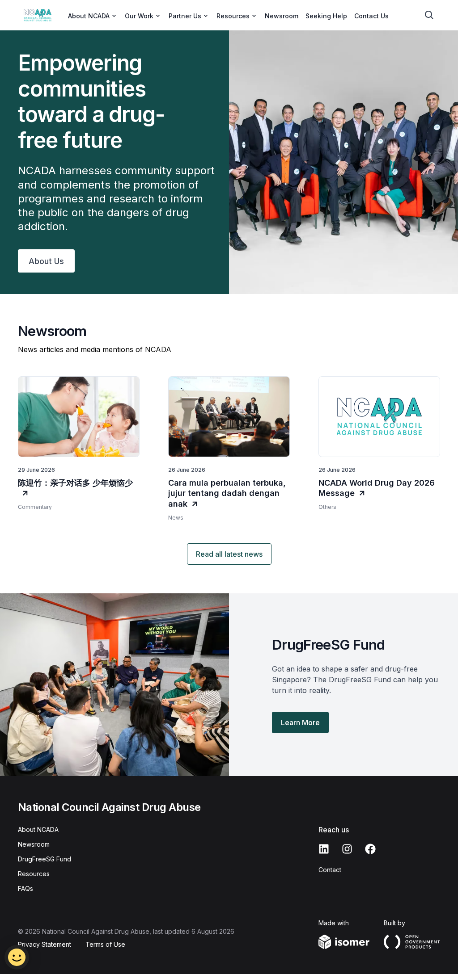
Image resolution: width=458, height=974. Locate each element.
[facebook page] (370, 849)
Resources (34, 873)
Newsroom (281, 16)
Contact (329, 869)
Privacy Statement (44, 944)
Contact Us (371, 16)
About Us (46, 261)
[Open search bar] (429, 15)
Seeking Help (326, 16)
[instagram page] (347, 849)
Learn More (300, 722)
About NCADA (38, 829)
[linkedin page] (323, 849)
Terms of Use (105, 944)
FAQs (25, 888)
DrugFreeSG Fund (44, 859)
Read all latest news (229, 554)
